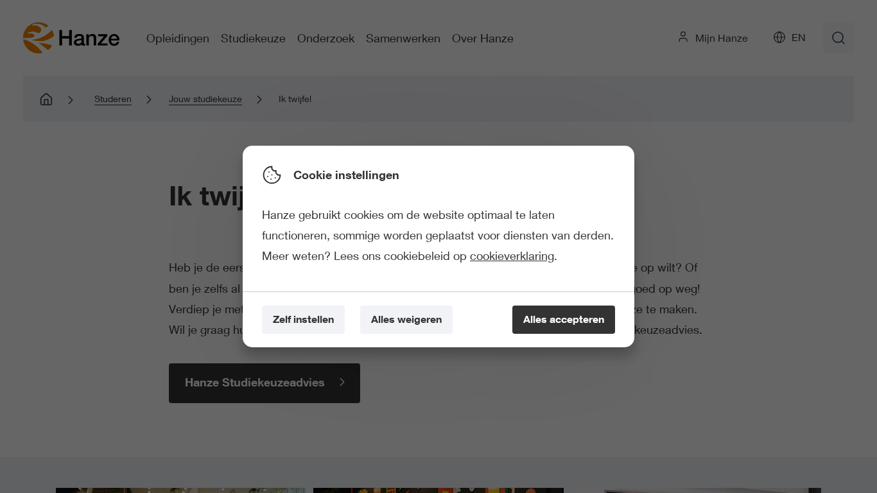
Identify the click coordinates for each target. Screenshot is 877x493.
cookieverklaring (512, 255)
